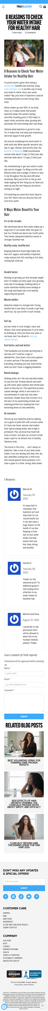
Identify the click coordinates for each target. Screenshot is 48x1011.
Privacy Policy (18, 985)
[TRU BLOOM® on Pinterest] (36, 897)
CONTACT (6, 947)
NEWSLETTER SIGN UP (11, 961)
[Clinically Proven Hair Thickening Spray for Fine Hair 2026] (24, 827)
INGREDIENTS (8, 922)
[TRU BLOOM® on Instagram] (13, 897)
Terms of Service (29, 985)
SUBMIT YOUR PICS (10, 928)
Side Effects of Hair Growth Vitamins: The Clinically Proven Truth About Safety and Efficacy (24, 803)
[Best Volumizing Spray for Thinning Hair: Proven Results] (24, 744)
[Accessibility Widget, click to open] (4, 1007)
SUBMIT (24, 888)
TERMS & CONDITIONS (11, 955)
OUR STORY (7, 941)
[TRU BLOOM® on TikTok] (21, 897)
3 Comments (30, 33)
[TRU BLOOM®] (24, 6)
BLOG (5, 944)
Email (7, 679)
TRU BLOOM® (21, 982)
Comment (9, 690)
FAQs (5, 916)
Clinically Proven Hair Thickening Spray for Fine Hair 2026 (24, 845)
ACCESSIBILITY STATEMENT (12, 958)
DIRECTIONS (7, 919)
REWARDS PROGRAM (10, 949)
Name (7, 668)
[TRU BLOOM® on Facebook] (5, 897)
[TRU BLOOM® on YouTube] (28, 897)
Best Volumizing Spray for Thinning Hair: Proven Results (24, 762)
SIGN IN (6, 952)
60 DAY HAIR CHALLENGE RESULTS (15, 925)
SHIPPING (6, 913)
